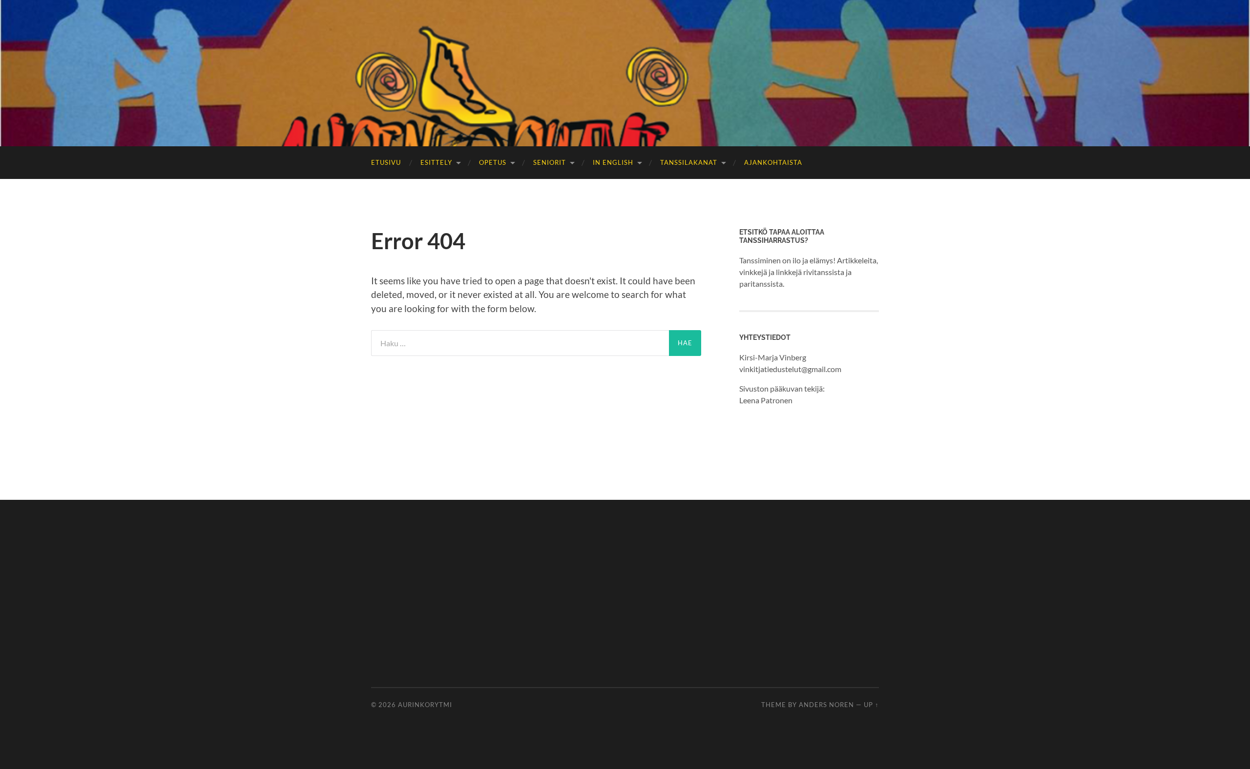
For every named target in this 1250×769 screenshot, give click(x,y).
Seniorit (549, 162)
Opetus (492, 162)
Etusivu (386, 162)
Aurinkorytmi (425, 705)
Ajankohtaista (773, 162)
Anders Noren (826, 705)
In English (613, 162)
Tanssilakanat (688, 162)
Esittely (436, 162)
